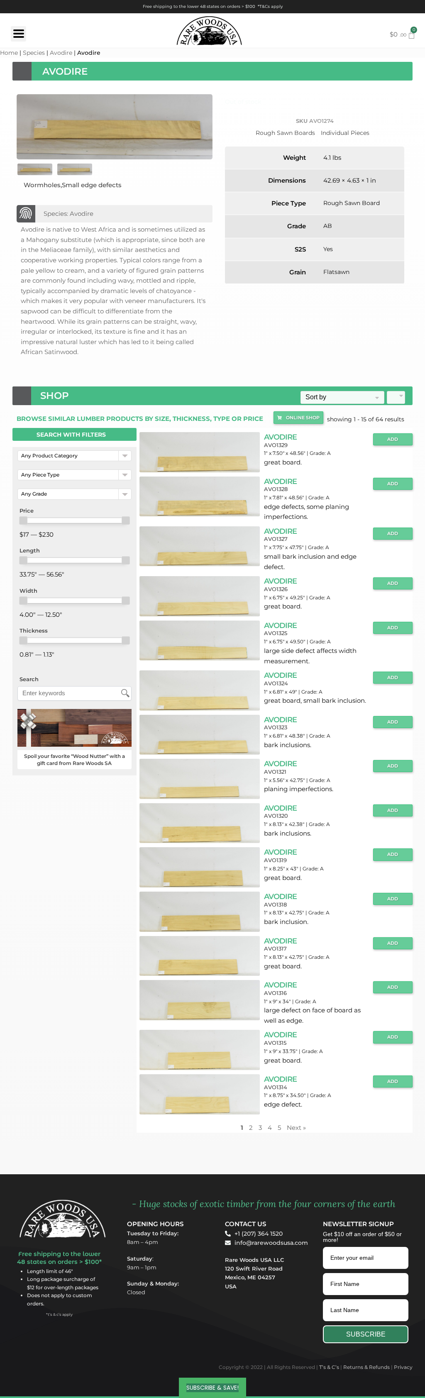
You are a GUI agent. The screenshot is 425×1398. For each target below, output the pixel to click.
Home (9, 52)
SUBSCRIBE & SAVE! (212, 1387)
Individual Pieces (345, 133)
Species (34, 52)
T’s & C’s (329, 1367)
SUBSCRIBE (366, 1334)
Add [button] (392, 439)
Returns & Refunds (366, 1367)
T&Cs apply (271, 6)
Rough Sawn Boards (285, 133)
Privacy (403, 1367)
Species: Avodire (68, 214)
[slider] (23, 520)
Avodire (61, 52)
